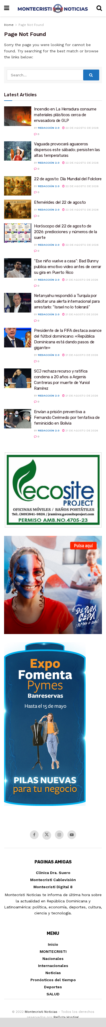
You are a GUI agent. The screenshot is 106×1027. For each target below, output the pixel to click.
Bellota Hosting (66, 1017)
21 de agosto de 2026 (81, 279)
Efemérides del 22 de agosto (60, 202)
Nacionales (53, 958)
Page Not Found (31, 25)
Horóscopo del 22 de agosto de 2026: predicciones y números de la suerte (65, 232)
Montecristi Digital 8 (53, 887)
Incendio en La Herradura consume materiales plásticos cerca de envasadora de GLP (65, 115)
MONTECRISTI (53, 951)
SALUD (53, 994)
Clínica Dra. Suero (53, 872)
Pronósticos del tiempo (53, 980)
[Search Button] (91, 75)
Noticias (53, 973)
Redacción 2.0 (49, 127)
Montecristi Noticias (41, 1012)
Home (9, 25)
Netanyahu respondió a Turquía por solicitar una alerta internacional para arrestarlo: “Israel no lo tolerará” (66, 301)
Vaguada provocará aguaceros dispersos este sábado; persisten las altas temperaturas (67, 150)
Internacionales (53, 965)
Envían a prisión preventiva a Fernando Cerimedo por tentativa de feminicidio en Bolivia (67, 417)
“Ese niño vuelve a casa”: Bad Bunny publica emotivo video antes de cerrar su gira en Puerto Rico (67, 267)
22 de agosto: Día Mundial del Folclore (68, 178)
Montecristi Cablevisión (53, 880)
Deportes (53, 987)
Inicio (53, 944)
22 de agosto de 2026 (82, 127)
